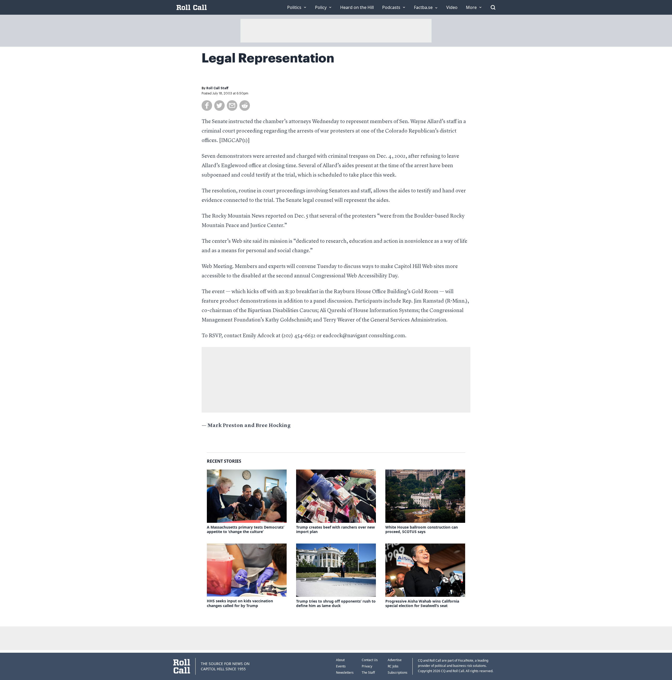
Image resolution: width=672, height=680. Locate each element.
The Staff (368, 672)
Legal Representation (268, 58)
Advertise (395, 660)
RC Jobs (393, 666)
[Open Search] (493, 7)
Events (341, 666)
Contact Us (370, 660)
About (340, 660)
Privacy (367, 666)
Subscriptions (397, 672)
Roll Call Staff (217, 88)
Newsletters (345, 672)
